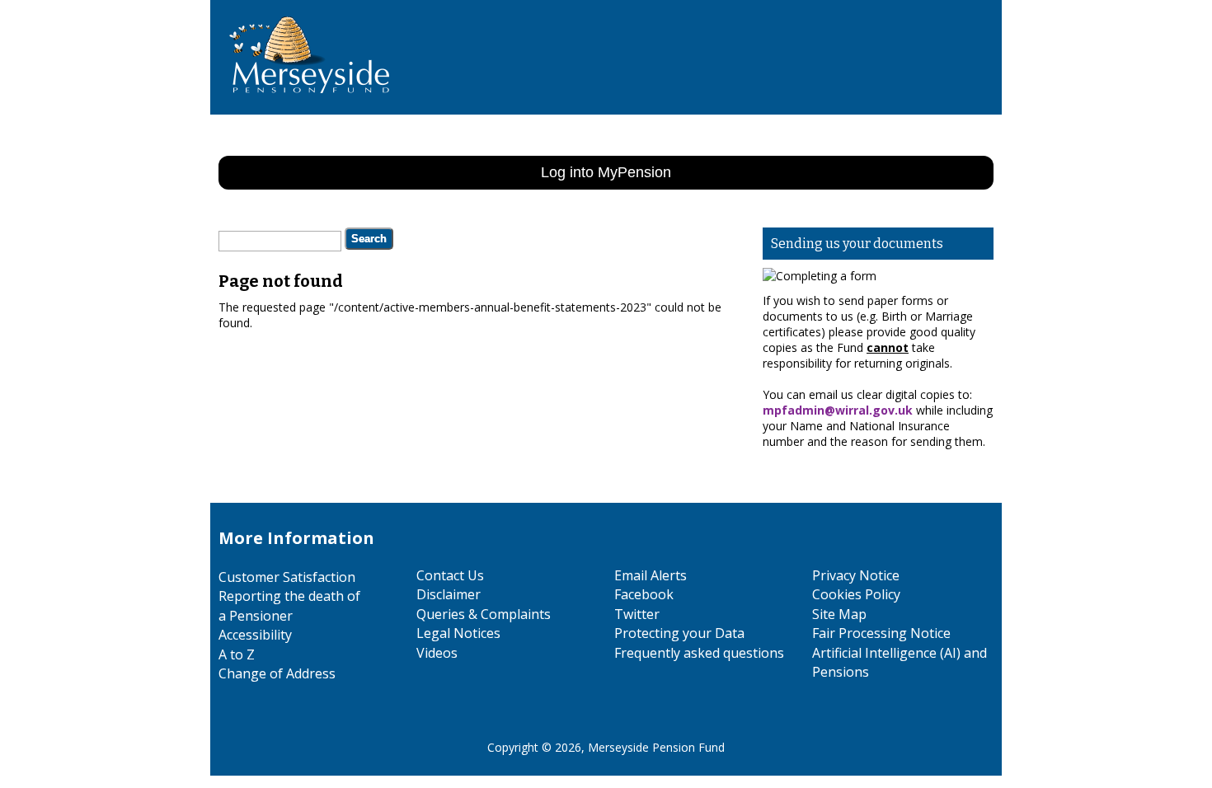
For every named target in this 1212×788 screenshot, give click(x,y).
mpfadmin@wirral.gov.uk (838, 410)
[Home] (303, 107)
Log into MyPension (606, 172)
